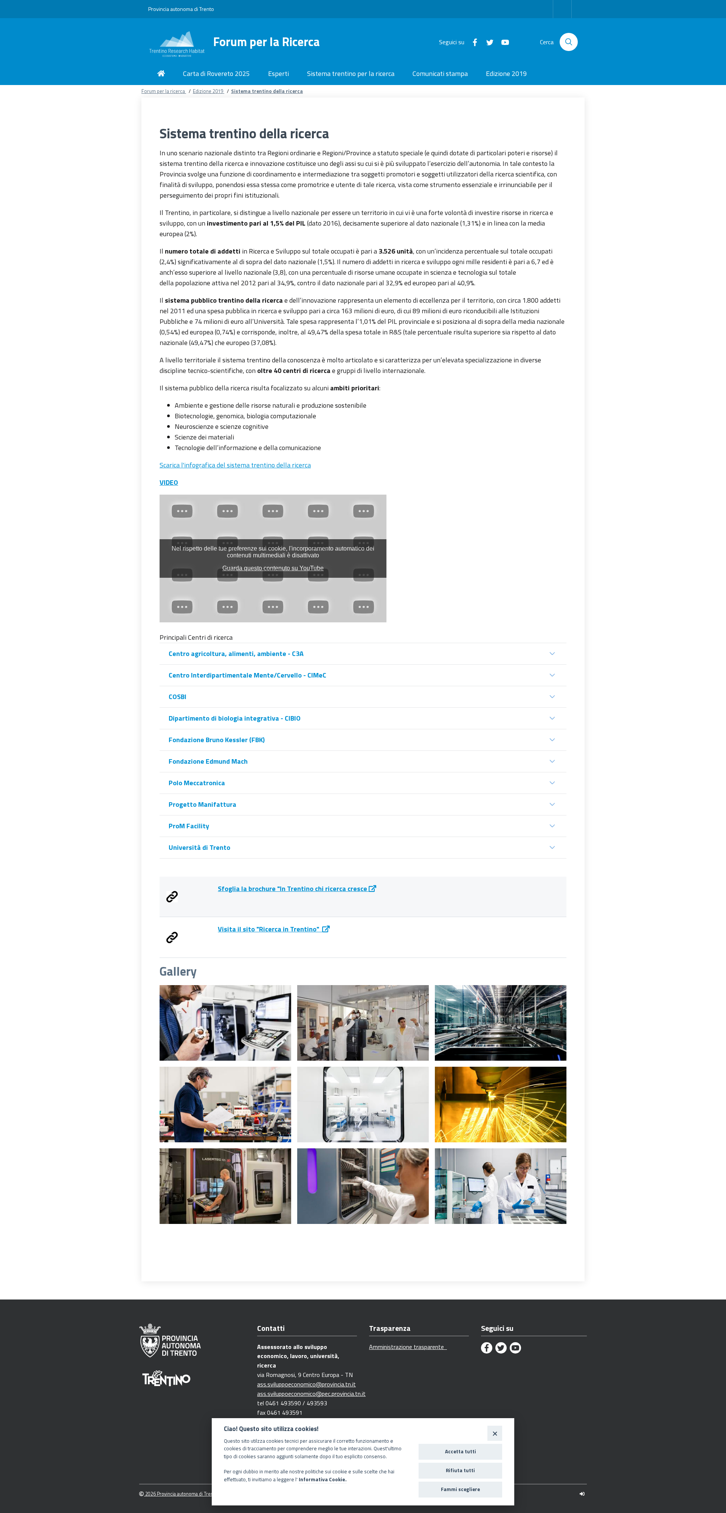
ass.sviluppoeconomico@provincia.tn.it (306, 1384)
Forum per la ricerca (163, 91)
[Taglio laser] (500, 1104)
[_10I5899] (363, 1104)
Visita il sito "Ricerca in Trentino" (270, 929)
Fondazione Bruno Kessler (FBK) (217, 740)
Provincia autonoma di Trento (181, 9)
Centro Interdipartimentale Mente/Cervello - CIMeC (247, 675)
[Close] (494, 1433)
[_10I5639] (363, 1186)
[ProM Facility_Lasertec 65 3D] (225, 1186)
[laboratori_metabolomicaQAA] (363, 1023)
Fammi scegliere (460, 1489)
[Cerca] (569, 42)
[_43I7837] (500, 1186)
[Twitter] (487, 41)
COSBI (177, 697)
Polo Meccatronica (197, 783)
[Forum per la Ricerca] (180, 42)
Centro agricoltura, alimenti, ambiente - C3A (236, 653)
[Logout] (582, 1494)
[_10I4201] (225, 1104)
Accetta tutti (460, 1451)
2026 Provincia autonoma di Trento (180, 1494)
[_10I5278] (500, 1023)
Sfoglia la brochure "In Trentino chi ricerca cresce (293, 888)
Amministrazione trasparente (408, 1346)
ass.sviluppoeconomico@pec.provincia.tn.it (311, 1393)
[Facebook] (471, 41)
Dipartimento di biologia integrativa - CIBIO (235, 718)
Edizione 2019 (208, 91)
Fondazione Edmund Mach (208, 761)
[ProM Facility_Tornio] (225, 1023)
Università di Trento (199, 847)
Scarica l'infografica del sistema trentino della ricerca (235, 465)
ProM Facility (189, 826)
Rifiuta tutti (460, 1470)
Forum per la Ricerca (266, 41)
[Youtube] (502, 41)
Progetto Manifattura (202, 804)
